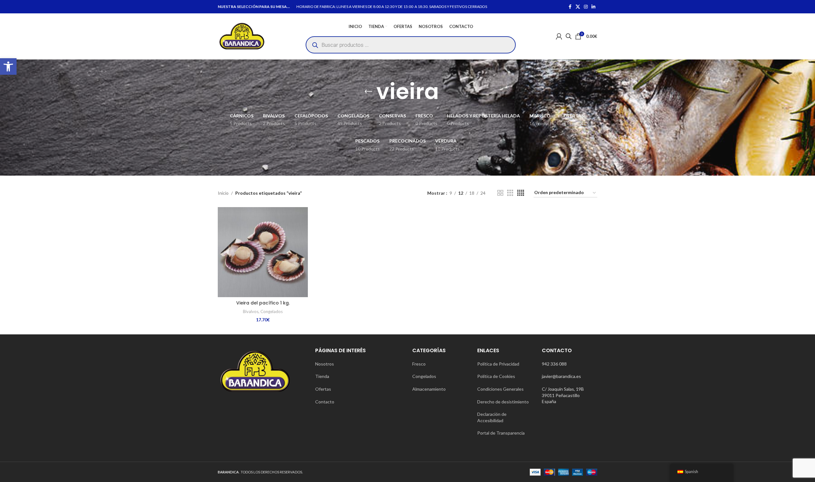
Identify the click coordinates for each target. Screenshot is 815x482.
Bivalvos (251, 311)
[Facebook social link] (570, 7)
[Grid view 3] (510, 193)
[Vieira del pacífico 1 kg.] (263, 252)
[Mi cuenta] (559, 36)
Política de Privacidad (498, 364)
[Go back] (368, 91)
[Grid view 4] (520, 193)
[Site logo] (242, 35)
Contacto (324, 401)
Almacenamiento (429, 389)
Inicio (223, 193)
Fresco (419, 364)
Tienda (322, 376)
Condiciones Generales (500, 389)
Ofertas (323, 389)
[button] (8, 66)
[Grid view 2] (500, 193)
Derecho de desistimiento (503, 401)
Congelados (271, 311)
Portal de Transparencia (501, 433)
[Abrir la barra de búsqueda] (568, 36)
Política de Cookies (496, 376)
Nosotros (324, 364)
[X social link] (578, 7)
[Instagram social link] (586, 7)
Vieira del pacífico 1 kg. (263, 303)
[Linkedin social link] (593, 7)
